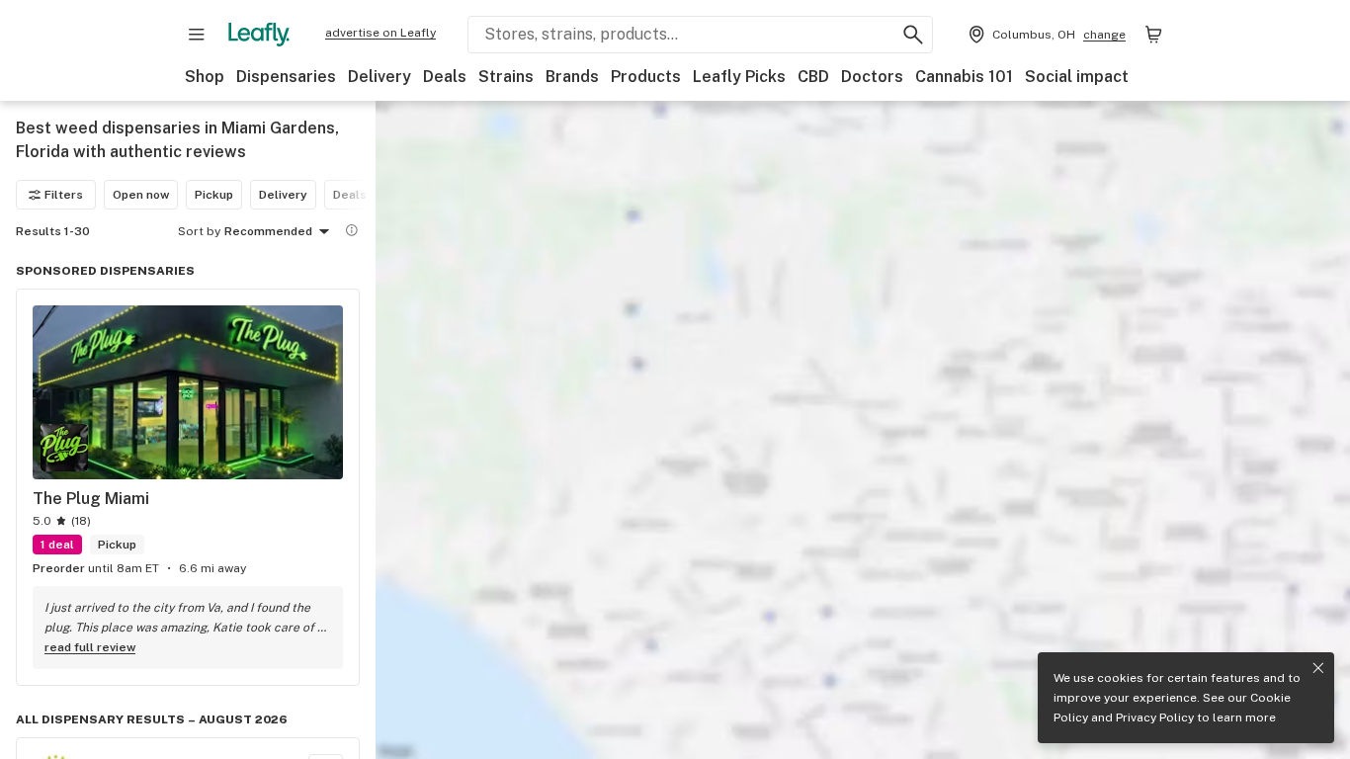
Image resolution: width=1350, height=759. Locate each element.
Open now (141, 195)
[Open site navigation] (197, 34)
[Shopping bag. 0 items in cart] (1153, 34)
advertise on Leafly (380, 33)
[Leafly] (259, 34)
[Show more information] (352, 230)
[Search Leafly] (913, 34)
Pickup (214, 195)
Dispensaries (286, 76)
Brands (572, 76)
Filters (63, 195)
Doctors (872, 76)
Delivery (379, 76)
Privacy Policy (1155, 717)
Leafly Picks (739, 76)
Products (646, 76)
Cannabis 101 (964, 76)
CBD (813, 76)
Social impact (1077, 76)
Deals (444, 76)
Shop (204, 76)
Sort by (199, 231)
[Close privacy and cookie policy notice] (1318, 668)
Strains (506, 76)
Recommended (268, 231)
